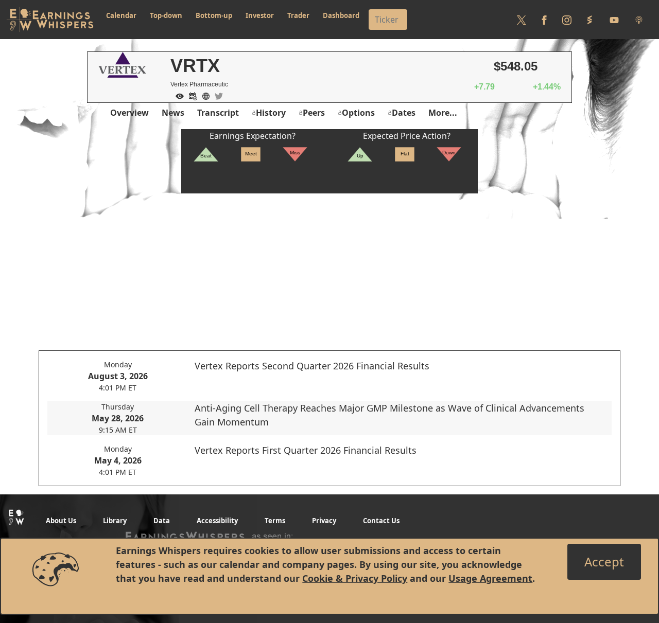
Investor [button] (260, 15)
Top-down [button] (166, 15)
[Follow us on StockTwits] (589, 19)
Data (161, 520)
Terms (275, 520)
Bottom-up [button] (214, 15)
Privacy (324, 520)
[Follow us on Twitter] (521, 19)
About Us (61, 520)
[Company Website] (203, 95)
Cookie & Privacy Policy (354, 578)
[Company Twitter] (216, 95)
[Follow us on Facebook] (544, 19)
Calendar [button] (121, 15)
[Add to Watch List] (177, 95)
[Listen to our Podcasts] (639, 19)
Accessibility (217, 520)
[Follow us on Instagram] (567, 19)
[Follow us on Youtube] (614, 19)
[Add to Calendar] (190, 95)
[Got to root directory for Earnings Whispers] (50, 19)
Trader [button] (298, 15)
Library (115, 520)
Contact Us (381, 520)
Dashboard (341, 15)
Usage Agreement (490, 578)
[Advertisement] (329, 265)
